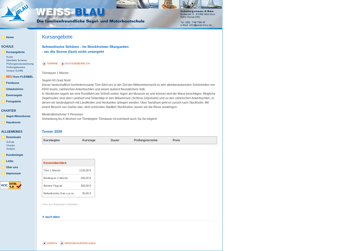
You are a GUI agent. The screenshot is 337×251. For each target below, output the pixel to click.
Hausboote (13, 122)
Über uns (12, 167)
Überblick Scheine (16, 60)
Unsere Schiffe (14, 70)
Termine (52, 63)
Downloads (13, 137)
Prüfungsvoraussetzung (20, 63)
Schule (10, 142)
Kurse (9, 56)
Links (9, 161)
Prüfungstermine (15, 67)
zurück (52, 243)
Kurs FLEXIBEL (19, 76)
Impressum (13, 173)
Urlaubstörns (14, 89)
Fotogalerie (13, 101)
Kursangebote (15, 52)
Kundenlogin (14, 154)
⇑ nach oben (51, 217)
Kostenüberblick (77, 63)
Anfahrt (10, 148)
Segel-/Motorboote (18, 116)
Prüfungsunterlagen (80, 243)
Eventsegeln (14, 95)
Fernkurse (12, 82)
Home (10, 37)
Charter (10, 145)
